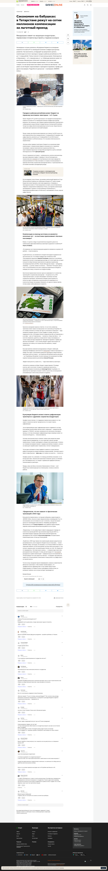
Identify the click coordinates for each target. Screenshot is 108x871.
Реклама (34, 841)
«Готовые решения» (84, 17)
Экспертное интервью (55, 828)
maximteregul (23, 631)
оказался (58, 552)
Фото (33, 836)
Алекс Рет (23, 750)
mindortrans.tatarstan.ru (29, 323)
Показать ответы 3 (22, 662)
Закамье (22, 4)
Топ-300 (49, 846)
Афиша (17, 831)
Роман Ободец (83, 15)
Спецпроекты (51, 841)
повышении (46, 350)
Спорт (20, 828)
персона (75, 12)
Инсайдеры (50, 838)
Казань (71, 1)
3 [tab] (82, 34)
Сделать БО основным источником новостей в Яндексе (43, 584)
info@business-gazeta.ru (79, 836)
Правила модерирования (21, 813)
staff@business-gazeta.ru (79, 845)
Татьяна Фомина (24, 642)
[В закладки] (68, 38)
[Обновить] (68, 604)
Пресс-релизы (19, 838)
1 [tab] (81, 34)
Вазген (22, 677)
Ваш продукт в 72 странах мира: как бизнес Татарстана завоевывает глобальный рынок (82, 55)
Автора (35, 606)
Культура (35, 828)
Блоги (17, 836)
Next (90, 34)
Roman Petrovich (24, 775)
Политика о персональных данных (54, 860)
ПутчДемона (23, 666)
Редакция (18, 841)
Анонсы (33, 831)
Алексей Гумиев (24, 738)
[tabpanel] (82, 22)
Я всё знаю (23, 690)
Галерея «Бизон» (51, 844)
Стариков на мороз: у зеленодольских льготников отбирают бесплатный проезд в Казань (45, 172)
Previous (74, 34)
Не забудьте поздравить (53, 833)
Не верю (22, 707)
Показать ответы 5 (22, 626)
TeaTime (22, 718)
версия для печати (59, 597)
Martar (22, 655)
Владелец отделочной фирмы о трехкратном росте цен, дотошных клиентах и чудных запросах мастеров (82, 29)
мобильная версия (52, 854)
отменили (34, 159)
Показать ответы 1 (22, 639)
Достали (22, 790)
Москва (79, 1)
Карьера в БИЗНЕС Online (21, 844)
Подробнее (61, 867)
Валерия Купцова (27, 574)
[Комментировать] (68, 35)
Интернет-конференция (52, 831)
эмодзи (23, 624)
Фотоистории (35, 838)
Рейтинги (50, 836)
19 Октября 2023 (19, 32)
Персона (18, 833)
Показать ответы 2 (22, 714)
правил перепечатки (60, 864)
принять (103, 868)
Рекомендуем (77, 51)
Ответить (30, 626)
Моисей (22, 615)
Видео (33, 833)
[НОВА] (33, 5)
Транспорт (19, 11)
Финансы (26, 11)
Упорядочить (59, 606)
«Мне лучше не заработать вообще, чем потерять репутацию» (81, 23)
